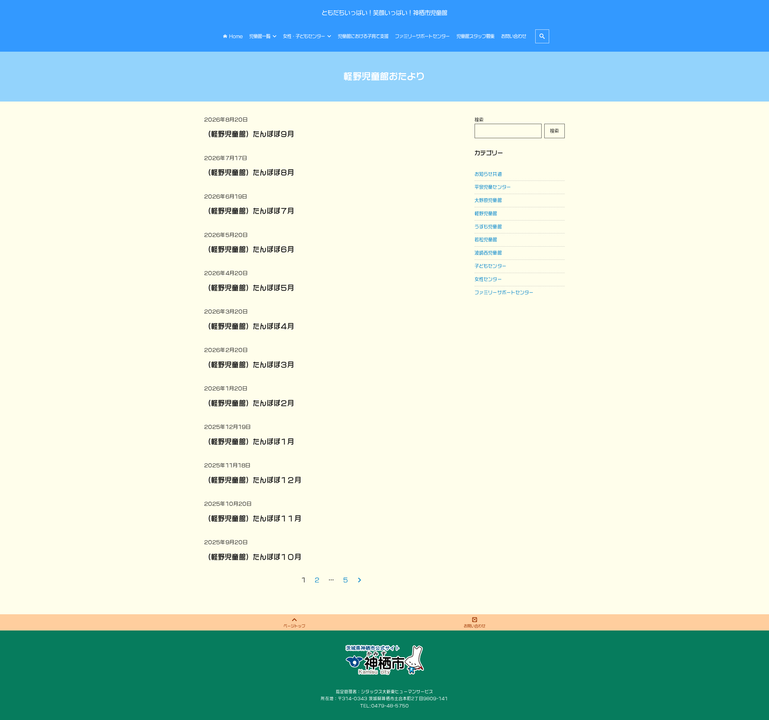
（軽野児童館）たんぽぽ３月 (249, 364)
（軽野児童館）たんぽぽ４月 (249, 326)
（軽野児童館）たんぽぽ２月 (249, 403)
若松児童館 (486, 239)
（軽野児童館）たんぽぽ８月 (249, 172)
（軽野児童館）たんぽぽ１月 (249, 441)
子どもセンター (490, 266)
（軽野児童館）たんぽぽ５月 (249, 287)
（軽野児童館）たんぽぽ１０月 (253, 557)
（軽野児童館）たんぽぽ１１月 (253, 518)
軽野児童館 (486, 213)
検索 (479, 119)
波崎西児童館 (488, 253)
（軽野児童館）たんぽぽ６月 (249, 249)
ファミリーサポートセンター (504, 292)
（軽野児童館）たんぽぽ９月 (249, 134)
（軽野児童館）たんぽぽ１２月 (253, 480)
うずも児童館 (488, 226)
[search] (542, 36)
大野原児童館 (488, 200)
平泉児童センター (493, 187)
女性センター (488, 279)
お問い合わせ (474, 626)
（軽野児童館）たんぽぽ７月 (249, 211)
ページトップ (294, 626)
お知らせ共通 (488, 174)
